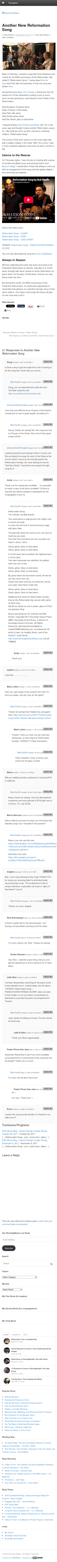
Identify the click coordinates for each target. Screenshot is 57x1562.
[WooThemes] (38, 1557)
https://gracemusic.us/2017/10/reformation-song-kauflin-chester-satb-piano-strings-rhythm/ (30, 716)
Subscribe (9, 1248)
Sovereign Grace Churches (15, 1535)
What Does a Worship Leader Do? (18, 1427)
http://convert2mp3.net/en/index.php (24, 393)
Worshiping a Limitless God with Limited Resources (31, 335)
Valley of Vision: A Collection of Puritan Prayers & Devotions (29, 1519)
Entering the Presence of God (16, 1400)
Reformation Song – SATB (14, 236)
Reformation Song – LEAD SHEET (17, 239)
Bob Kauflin (8, 35)
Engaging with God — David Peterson (20, 1501)
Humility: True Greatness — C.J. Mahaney (22, 1507)
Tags (25, 1335)
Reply (46, 362)
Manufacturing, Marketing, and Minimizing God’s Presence (28, 1412)
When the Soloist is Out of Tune (17, 1430)
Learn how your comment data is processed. (27, 1222)
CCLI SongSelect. (44, 253)
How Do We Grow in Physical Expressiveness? (24, 1403)
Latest (6, 1335)
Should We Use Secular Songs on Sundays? (23, 1421)
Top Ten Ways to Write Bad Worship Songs (22, 1424)
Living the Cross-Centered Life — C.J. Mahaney (24, 1510)
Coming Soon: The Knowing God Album (26, 1379)
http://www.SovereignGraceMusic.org (25, 638)
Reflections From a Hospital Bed (24, 1339)
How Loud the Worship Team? (17, 1406)
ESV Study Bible (11, 1504)
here (11, 86)
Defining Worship (11, 1396)
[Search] (51, 1264)
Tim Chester (28, 91)
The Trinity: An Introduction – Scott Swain (21, 1482)
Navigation (13, 2)
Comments (16, 1335)
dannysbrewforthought (17, 404)
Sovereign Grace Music (14, 1538)
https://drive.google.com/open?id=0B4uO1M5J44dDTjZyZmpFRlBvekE (26, 859)
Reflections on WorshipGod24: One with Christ (29, 1359)
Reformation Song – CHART (15, 233)
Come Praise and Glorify (28, 124)
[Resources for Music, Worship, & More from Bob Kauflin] (10, 12)
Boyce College (8, 166)
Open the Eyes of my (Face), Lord (18, 1418)
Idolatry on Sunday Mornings (16, 1409)
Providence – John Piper (14, 1479)
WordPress (16, 1557)
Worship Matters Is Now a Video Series (20, 332)
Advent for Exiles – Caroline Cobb (18, 1470)
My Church (9, 1532)
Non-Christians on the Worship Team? (20, 1415)
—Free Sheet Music (41, 35)
